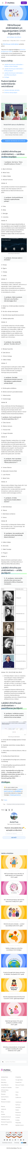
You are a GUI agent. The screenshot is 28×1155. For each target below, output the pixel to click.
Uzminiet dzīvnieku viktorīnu (12, 90)
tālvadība (3, 1099)
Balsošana (3, 1082)
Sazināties (18, 1107)
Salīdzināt (3, 1109)
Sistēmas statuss (7, 1142)
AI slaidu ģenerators (15, 795)
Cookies (18, 1117)
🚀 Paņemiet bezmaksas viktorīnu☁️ (14, 140)
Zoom (17, 1087)
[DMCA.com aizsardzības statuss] (23, 1142)
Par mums (18, 1104)
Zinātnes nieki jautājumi (10, 92)
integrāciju (18, 1077)
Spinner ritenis (5, 1096)
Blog (2, 1111)
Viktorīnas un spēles (14, 37)
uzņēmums (18, 1097)
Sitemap (16, 1142)
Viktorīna (3, 1079)
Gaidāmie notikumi (6, 1116)
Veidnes (3, 1114)
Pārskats (3, 1094)
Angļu (5, 800)
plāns (17, 1095)
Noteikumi (18, 1112)
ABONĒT (14, 837)
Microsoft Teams (20, 1085)
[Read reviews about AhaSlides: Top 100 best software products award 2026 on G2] (8, 1135)
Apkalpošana (4, 1077)
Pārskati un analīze (5, 1101)
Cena (17, 1092)
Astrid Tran (14, 822)
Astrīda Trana (6, 40)
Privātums (18, 1115)
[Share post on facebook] (12, 809)
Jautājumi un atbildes (6, 1087)
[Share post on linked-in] (6, 809)
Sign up (24, 2)
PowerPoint (19, 1082)
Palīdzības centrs (5, 1119)
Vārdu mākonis (4, 1085)
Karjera (17, 1110)
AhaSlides (18, 791)
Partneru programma (6, 1122)
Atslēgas (6, 77)
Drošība (17, 1120)
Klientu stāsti (4, 1124)
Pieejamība (18, 1122)
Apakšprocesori (20, 1125)
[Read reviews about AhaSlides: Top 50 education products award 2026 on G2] (14, 1135)
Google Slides (19, 1079)
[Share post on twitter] (9, 809)
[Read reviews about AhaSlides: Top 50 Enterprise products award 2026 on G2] (19, 1135)
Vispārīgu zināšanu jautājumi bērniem (15, 804)
